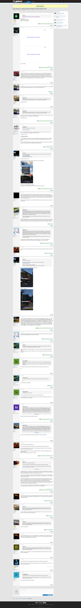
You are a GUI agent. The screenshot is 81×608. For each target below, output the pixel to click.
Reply (52, 25)
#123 (52, 71)
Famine (24, 15)
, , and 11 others (46, 23)
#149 (52, 559)
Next (24, 11)
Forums (28, 1)
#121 (52, 13)
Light (37, 602)
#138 (52, 375)
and (49, 253)
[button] (30, 2)
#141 (52, 423)
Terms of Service (41, 604)
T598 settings (44, 434)
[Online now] (16, 156)
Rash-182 (24, 506)
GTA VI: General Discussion (60, 13)
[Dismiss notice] (67, 5)
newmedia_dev (25, 377)
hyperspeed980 (25, 360)
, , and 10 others (47, 419)
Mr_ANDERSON (25, 574)
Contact (29, 604)
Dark (41, 602)
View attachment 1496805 (26, 155)
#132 (52, 247)
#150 (52, 572)
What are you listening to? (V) (60, 19)
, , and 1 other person (46, 67)
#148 (52, 544)
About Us (33, 604)
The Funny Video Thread (59, 22)
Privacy (52, 604)
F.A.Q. (37, 604)
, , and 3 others (46, 188)
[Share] (50, 13)
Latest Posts (57, 11)
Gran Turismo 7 (57, 27)
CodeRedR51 (24, 126)
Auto (44, 602)
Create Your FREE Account (40, 6)
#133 (52, 257)
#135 (52, 332)
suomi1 (24, 259)
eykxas (24, 461)
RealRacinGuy (25, 406)
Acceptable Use (47, 604)
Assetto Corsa (57, 18)
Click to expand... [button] (36, 414)
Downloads (33, 1)
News (25, 1)
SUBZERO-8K (24, 209)
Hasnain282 (24, 97)
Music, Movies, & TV (58, 21)
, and (47, 243)
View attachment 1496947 (26, 129)
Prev (14, 11)
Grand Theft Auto (58, 14)
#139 (52, 389)
